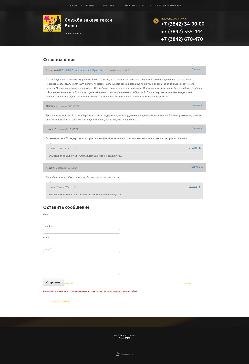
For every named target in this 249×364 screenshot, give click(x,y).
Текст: (47, 249)
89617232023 (66, 70)
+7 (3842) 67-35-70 (61, 306)
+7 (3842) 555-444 (182, 31)
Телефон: (48, 226)
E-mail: (47, 237)
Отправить (53, 282)
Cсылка (195, 69)
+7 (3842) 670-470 (182, 39)
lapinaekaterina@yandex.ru (90, 70)
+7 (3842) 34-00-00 (182, 24)
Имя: (46, 214)
